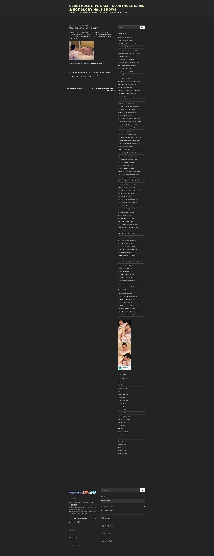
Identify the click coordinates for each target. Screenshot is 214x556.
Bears (119, 382)
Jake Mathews (107, 526)
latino (94, 507)
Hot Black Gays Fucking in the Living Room (129, 140)
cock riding (71, 509)
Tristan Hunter (107, 511)
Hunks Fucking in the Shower (126, 165)
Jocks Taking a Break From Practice (127, 44)
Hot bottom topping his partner (126, 299)
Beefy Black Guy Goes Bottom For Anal (128, 227)
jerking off (84, 36)
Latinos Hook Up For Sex (124, 215)
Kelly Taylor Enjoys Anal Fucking (126, 234)
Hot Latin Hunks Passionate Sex (127, 134)
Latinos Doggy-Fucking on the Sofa (127, 125)
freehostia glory (72, 545)
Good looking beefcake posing (126, 255)
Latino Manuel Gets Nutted (125, 100)
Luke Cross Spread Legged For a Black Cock (130, 96)
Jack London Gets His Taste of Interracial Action (131, 149)
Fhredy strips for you (123, 290)
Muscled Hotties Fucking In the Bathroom (129, 90)
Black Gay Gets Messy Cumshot (127, 68)
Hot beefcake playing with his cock (127, 268)
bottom (106, 34)
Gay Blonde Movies (78, 72)
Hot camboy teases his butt (125, 277)
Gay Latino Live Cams (124, 419)
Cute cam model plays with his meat (128, 287)
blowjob (88, 75)
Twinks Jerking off (103, 72)
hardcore (71, 502)
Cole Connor (106, 518)
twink (73, 513)
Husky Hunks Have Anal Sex (125, 87)
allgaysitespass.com (74, 511)
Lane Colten (106, 533)
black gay (91, 504)
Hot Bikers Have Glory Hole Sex (126, 168)
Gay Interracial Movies (124, 416)
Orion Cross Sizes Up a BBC (125, 72)
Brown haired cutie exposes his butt (128, 315)
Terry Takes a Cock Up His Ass (126, 218)
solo (74, 502)
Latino (119, 438)
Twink (119, 447)
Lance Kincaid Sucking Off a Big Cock (128, 112)
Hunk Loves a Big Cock (124, 78)
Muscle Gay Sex (122, 444)
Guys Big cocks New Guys (78, 518)
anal (82, 511)
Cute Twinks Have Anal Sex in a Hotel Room (130, 137)
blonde (81, 75)
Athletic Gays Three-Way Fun (126, 212)
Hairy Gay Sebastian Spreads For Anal (128, 230)
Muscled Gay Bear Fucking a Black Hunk (129, 171)
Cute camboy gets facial (124, 252)
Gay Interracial (122, 410)
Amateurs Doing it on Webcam (126, 162)
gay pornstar (90, 507)
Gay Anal (120, 391)
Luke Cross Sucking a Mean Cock (127, 65)
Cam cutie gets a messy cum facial (127, 259)
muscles (85, 511)
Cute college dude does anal (125, 293)
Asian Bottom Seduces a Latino (126, 187)
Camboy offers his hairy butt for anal (128, 262)
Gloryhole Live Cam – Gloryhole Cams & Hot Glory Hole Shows (106, 7)
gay (96, 32)
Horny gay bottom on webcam (126, 271)
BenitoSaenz (74, 537)
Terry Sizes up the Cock (124, 196)
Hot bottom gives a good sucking (127, 305)
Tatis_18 (72, 530)
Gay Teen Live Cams (123, 422)
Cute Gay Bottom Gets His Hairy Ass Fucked (130, 190)
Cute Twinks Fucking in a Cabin (126, 109)
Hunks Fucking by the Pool (125, 115)
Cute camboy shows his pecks (126, 274)
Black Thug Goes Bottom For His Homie (129, 53)
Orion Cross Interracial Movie (126, 103)
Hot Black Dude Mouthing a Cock (127, 93)
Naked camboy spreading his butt (127, 280)
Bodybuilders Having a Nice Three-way (128, 62)
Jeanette (88, 25)
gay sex (94, 511)
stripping (86, 513)
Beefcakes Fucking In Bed (125, 56)
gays (93, 502)
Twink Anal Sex (122, 450)
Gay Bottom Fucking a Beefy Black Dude (129, 143)
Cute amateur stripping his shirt (126, 243)
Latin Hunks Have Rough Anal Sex (127, 128)
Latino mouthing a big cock (125, 265)
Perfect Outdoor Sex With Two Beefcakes (129, 184)
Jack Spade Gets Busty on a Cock (127, 84)
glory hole (120, 428)
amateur (79, 504)
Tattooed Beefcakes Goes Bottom (127, 75)
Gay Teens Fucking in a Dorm (126, 193)
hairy (83, 509)
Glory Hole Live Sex (123, 431)
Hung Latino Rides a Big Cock (126, 237)
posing (70, 513)
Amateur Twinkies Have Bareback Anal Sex (130, 121)
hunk (70, 507)
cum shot (78, 502)
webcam (90, 511)
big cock (74, 38)
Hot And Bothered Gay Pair (125, 40)
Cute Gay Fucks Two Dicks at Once (127, 224)
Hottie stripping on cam (124, 283)
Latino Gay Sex (122, 441)
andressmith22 (75, 522)
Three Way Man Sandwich (125, 37)
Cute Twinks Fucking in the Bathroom (128, 209)
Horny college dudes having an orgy (127, 249)
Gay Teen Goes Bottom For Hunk (127, 206)
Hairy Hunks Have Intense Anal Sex (127, 156)
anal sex (74, 505)
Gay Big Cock (121, 397)
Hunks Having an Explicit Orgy (126, 131)
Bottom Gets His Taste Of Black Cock (128, 47)
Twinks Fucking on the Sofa (125, 146)
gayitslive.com (79, 513)
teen (99, 32)
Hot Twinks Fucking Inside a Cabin (127, 177)
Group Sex (120, 435)
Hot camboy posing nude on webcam (128, 311)
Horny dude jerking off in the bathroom (128, 296)
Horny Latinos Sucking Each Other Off (128, 174)
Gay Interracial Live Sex (124, 413)
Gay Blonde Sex (122, 403)
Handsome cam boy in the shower (127, 246)
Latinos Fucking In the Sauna (126, 59)
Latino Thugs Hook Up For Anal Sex (127, 202)
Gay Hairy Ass (121, 406)
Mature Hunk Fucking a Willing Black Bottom (130, 181)
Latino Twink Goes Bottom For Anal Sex (129, 118)
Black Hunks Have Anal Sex (125, 221)
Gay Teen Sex (90, 72)
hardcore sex (85, 504)
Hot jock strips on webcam (125, 302)
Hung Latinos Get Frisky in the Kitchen (128, 159)
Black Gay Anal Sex (123, 388)
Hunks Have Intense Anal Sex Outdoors (129, 106)
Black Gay (120, 385)
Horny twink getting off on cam (126, 308)
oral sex (79, 507)
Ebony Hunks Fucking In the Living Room (129, 81)
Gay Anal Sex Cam (123, 394)
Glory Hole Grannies (79, 545)
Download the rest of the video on (85, 63)
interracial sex (83, 502)
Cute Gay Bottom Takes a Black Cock (128, 199)
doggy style (84, 507)
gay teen (89, 502)
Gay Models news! (107, 506)
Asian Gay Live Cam (123, 378)
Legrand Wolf (106, 541)
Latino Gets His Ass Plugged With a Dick (129, 240)
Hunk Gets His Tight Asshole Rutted (128, 50)
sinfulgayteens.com (79, 76)
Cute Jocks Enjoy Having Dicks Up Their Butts (130, 153)
